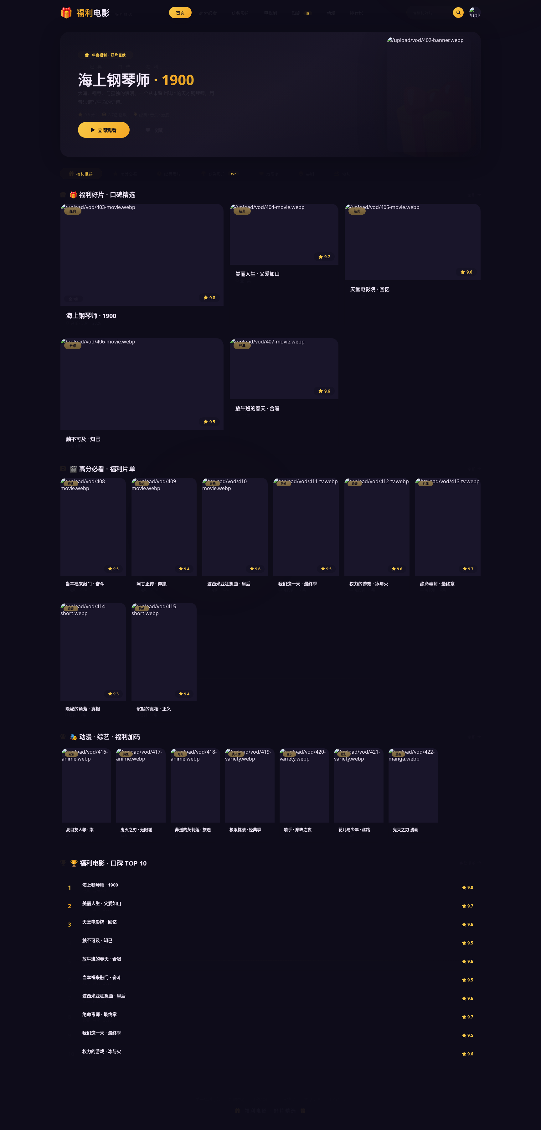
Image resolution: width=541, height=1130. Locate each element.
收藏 (158, 130)
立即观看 (107, 130)
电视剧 (270, 13)
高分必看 (208, 13)
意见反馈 (312, 1099)
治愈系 (272, 173)
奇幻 (346, 173)
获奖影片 (240, 13)
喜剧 (310, 173)
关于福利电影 (208, 1099)
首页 (180, 13)
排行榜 (356, 13)
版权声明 (262, 1099)
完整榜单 (467, 863)
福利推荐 (84, 173)
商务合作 (337, 1099)
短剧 (300, 13)
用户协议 (287, 1099)
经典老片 (172, 173)
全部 (471, 194)
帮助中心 (237, 1099)
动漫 (331, 13)
